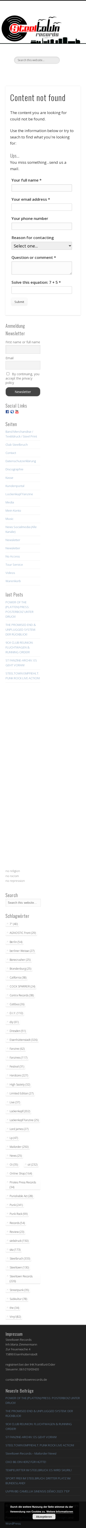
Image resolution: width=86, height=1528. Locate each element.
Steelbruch (20, 1258)
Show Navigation (69, 40)
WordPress (13, 1523)
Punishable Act (21, 1196)
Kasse (9, 478)
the (14, 1308)
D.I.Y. (16, 1013)
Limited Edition (21, 1093)
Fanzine (17, 1049)
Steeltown (19, 1267)
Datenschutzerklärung (21, 461)
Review (17, 1232)
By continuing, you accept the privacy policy (22, 378)
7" (14, 924)
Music (10, 519)
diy (14, 1022)
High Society (20, 1084)
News (16, 1156)
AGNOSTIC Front (23, 933)
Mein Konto (13, 510)
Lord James (19, 1129)
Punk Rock (19, 1214)
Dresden (18, 1031)
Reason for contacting (32, 237)
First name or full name (23, 342)
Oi (14, 1164)
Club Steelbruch (17, 445)
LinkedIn (61, 71)
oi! (32, 1164)
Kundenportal (15, 486)
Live (15, 1102)
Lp (14, 1138)
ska (15, 1250)
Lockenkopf (20, 1111)
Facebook (23, 71)
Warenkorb (13, 581)
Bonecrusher (20, 960)
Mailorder (19, 1147)
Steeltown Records (21, 1278)
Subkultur (18, 1299)
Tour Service (14, 564)
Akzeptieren (44, 1517)
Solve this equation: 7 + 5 (36, 282)
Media (10, 502)
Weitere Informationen (59, 1511)
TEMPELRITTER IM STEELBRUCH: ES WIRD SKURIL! (39, 1470)
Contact (11, 453)
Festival (17, 1066)
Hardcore (19, 1075)
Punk (16, 1205)
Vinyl (15, 1317)
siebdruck (19, 1241)
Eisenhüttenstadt (23, 1040)
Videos (10, 573)
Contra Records (22, 995)
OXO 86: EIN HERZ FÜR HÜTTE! (26, 1462)
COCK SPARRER (22, 986)
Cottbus (17, 1004)
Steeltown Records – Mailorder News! (31, 1453)
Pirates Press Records (23, 1184)
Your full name (26, 180)
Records (17, 1223)
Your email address (30, 199)
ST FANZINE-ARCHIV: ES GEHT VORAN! (31, 1437)
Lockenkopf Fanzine (19, 494)
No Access (13, 556)
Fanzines (18, 1057)
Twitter (33, 71)
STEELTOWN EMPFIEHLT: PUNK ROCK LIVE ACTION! (40, 1445)
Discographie (14, 469)
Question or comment (33, 257)
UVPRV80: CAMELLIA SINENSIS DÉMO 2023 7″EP (38, 1491)
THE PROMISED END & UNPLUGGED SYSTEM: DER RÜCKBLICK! (21, 629)
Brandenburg (20, 969)
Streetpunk (19, 1290)
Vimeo (42, 71)
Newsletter (13, 540)
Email (10, 358)
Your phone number (29, 218)
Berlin (16, 942)
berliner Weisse (22, 951)
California (18, 977)
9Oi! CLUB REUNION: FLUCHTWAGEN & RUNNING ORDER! (19, 647)
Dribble (51, 71)
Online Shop (21, 1173)
